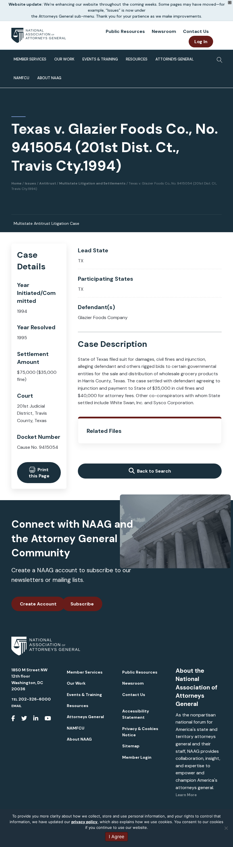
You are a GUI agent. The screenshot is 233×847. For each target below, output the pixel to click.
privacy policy (84, 821)
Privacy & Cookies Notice (140, 731)
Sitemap (131, 746)
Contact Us (196, 31)
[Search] (218, 58)
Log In (200, 42)
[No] (226, 828)
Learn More (186, 795)
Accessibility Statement (135, 714)
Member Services (30, 59)
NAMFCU (21, 78)
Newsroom (164, 31)
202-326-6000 (34, 699)
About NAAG (49, 78)
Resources (136, 59)
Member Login (136, 757)
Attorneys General (174, 59)
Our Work (64, 59)
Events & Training (100, 59)
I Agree (116, 836)
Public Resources (125, 31)
